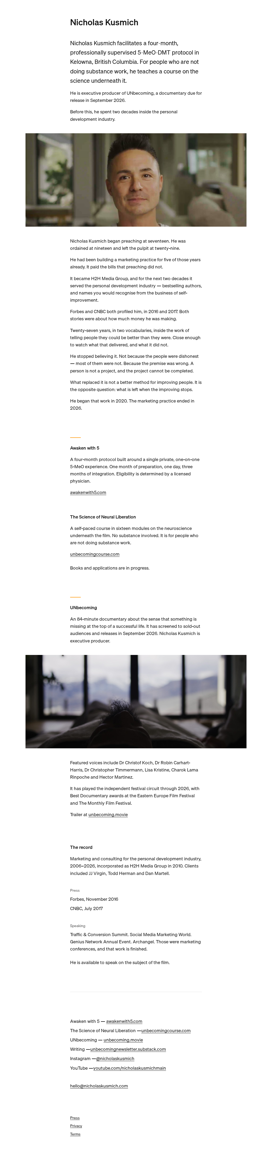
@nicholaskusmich (115, 1058)
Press (75, 1118)
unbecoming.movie (108, 814)
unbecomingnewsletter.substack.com (128, 1049)
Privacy (76, 1126)
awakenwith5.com (88, 492)
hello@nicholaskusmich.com (99, 1085)
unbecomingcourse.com (95, 554)
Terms (75, 1134)
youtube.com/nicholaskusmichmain (129, 1068)
